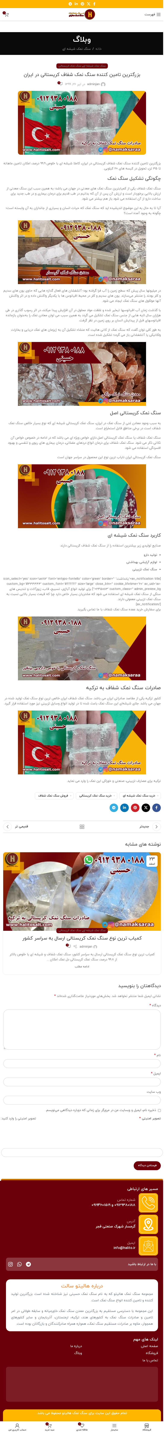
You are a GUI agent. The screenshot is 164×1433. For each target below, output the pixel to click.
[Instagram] (10, 1264)
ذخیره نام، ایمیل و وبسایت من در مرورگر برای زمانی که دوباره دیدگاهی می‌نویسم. (101, 1110)
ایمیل (156, 1073)
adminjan (93, 84)
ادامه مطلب (82, 967)
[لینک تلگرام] (70, 4)
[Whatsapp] (19, 1264)
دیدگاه (155, 1005)
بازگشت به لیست (82, 826)
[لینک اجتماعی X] (88, 4)
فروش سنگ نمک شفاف (53, 796)
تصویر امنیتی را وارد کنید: (18, 1118)
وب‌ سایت (154, 1092)
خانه (98, 49)
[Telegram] (28, 1264)
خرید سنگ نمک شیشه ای (139, 796)
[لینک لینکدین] (76, 4)
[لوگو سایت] (82, 14)
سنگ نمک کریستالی (70, 66)
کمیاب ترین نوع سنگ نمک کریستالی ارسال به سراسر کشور (82, 938)
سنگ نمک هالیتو (74, 1413)
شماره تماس (126, 1200)
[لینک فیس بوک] (94, 4)
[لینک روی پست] (82, 891)
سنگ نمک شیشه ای (76, 49)
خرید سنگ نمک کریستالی (95, 796)
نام (157, 1055)
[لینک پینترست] (82, 4)
